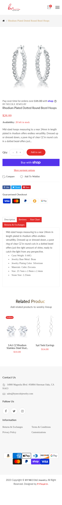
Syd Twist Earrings (45, 345)
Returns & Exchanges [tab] (14, 225)
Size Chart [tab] (35, 219)
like (7, 187)
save (27, 187)
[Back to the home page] (3, 21)
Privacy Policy (9, 432)
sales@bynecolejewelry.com (20, 393)
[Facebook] (5, 411)
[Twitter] (14, 411)
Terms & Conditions (41, 427)
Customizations (39, 432)
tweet (17, 187)
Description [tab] (9, 219)
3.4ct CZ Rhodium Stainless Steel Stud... (17, 346)
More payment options (24, 170)
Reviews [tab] (22, 219)
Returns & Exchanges (12, 427)
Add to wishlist (32, 176)
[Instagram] (22, 411)
